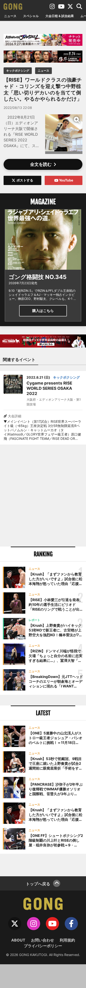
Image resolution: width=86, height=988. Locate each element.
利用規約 (67, 940)
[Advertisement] (43, 495)
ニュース (10, 16)
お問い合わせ (42, 940)
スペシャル (31, 16)
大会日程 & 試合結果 (59, 16)
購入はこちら (43, 310)
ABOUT (18, 940)
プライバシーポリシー (43, 945)
